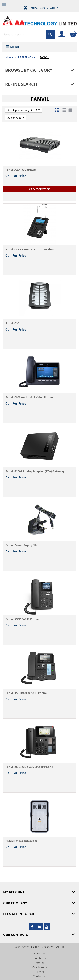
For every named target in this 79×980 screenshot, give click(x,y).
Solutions (40, 958)
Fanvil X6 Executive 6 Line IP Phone (29, 767)
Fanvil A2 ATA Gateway (20, 170)
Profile (39, 963)
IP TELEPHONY (26, 57)
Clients (39, 972)
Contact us (39, 976)
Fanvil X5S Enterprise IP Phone (26, 693)
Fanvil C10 (12, 323)
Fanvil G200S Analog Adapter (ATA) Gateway (34, 471)
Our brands (39, 967)
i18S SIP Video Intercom (21, 841)
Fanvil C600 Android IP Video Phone (29, 397)
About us (39, 953)
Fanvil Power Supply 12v (21, 545)
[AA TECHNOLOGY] (39, 20)
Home (9, 57)
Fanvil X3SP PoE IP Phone (22, 619)
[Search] (50, 34)
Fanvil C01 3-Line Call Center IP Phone (30, 249)
